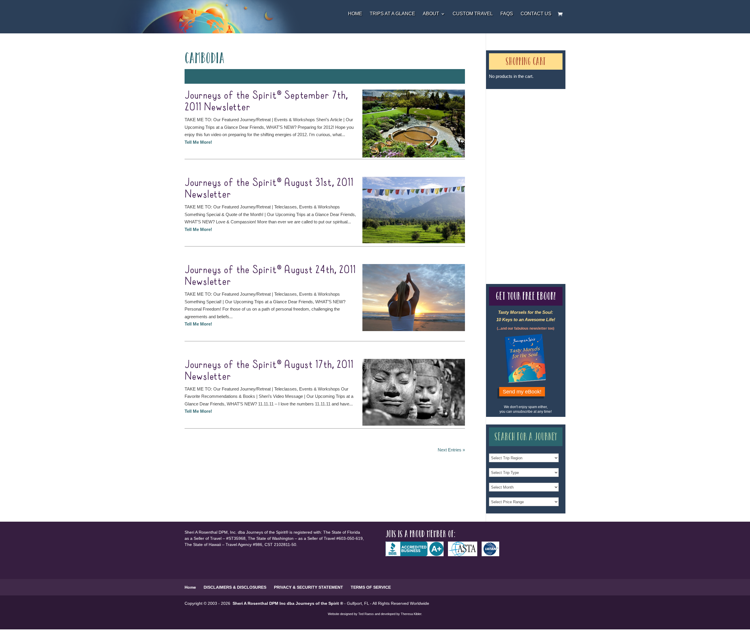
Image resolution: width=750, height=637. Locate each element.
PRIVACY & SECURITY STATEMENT (308, 587)
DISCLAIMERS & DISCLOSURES (235, 587)
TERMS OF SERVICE (371, 587)
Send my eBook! (522, 392)
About (431, 14)
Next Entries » (451, 449)
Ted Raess (366, 614)
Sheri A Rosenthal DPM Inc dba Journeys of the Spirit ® (288, 603)
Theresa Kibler (411, 614)
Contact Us (536, 14)
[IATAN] (493, 554)
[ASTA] (465, 554)
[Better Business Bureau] (417, 554)
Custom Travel (473, 14)
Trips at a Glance (392, 14)
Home (355, 14)
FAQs (506, 14)
